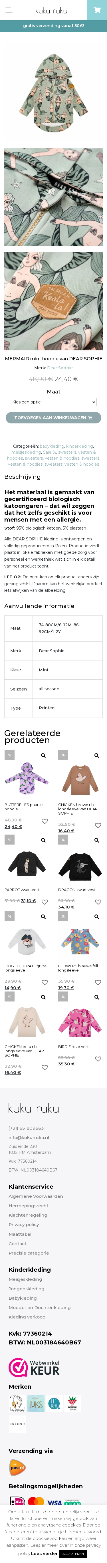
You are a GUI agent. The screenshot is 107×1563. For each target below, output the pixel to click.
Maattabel (20, 1234)
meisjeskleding (26, 452)
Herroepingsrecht (29, 1205)
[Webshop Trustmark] (34, 1367)
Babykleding (23, 1298)
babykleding (52, 446)
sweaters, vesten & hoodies (52, 458)
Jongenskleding (27, 1288)
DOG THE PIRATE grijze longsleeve (26, 968)
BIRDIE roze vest (73, 1047)
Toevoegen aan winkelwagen (50, 417)
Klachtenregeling (28, 1215)
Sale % (49, 452)
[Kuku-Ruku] (33, 1107)
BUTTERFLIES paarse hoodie (24, 807)
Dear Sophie (60, 367)
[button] (45, 821)
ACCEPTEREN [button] (73, 1554)
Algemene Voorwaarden (36, 1196)
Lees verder (44, 1553)
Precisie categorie (29, 1253)
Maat (53, 392)
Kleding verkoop (27, 1317)
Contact (18, 1243)
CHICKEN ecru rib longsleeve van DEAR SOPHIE (24, 1051)
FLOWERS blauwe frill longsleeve (78, 968)
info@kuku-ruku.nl (29, 1137)
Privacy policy (24, 1224)
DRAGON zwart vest (76, 890)
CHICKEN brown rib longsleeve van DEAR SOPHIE (78, 809)
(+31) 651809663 (26, 1128)
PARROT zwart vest (22, 890)
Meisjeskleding (25, 1279)
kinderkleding (79, 446)
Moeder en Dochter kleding (40, 1307)
